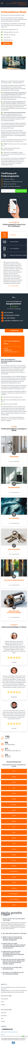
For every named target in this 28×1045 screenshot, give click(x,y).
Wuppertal (14, 821)
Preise (2, 1001)
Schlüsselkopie (14, 549)
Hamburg (14, 776)
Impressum (3, 1012)
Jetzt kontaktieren (13, 285)
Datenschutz (4, 1015)
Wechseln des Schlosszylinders (14, 611)
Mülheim (14, 838)
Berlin (14, 771)
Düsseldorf (14, 804)
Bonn (14, 826)
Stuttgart (14, 799)
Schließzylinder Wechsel (14, 580)
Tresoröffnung (14, 487)
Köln (14, 787)
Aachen (14, 882)
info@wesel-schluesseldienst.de (11, 351)
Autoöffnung (14, 518)
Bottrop (14, 877)
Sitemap (3, 1021)
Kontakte (3, 1004)
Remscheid (14, 888)
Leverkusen (14, 849)
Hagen (14, 832)
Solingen (14, 854)
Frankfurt (14, 793)
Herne (14, 843)
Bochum (14, 815)
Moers (14, 904)
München (14, 782)
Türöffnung (14, 456)
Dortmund (14, 810)
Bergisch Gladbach (14, 899)
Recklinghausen (14, 871)
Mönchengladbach (14, 893)
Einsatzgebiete (4, 998)
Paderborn (14, 860)
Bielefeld (14, 865)
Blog (2, 1018)
